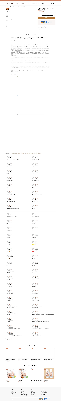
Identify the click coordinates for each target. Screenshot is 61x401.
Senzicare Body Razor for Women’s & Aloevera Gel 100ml (10, 359)
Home (6, 6)
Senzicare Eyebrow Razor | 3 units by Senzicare (35, 359)
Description (27, 34)
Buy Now (46, 17)
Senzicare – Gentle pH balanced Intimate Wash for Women (23, 380)
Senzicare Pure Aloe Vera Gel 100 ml (23, 359)
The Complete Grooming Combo (48, 359)
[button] (54, 3)
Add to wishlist (54, 15)
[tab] (27, 34)
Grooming (9, 6)
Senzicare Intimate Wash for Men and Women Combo (48, 380)
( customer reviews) (43, 10)
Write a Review (8, 339)
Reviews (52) (34, 34)
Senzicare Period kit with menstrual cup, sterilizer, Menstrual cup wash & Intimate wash (36, 381)
